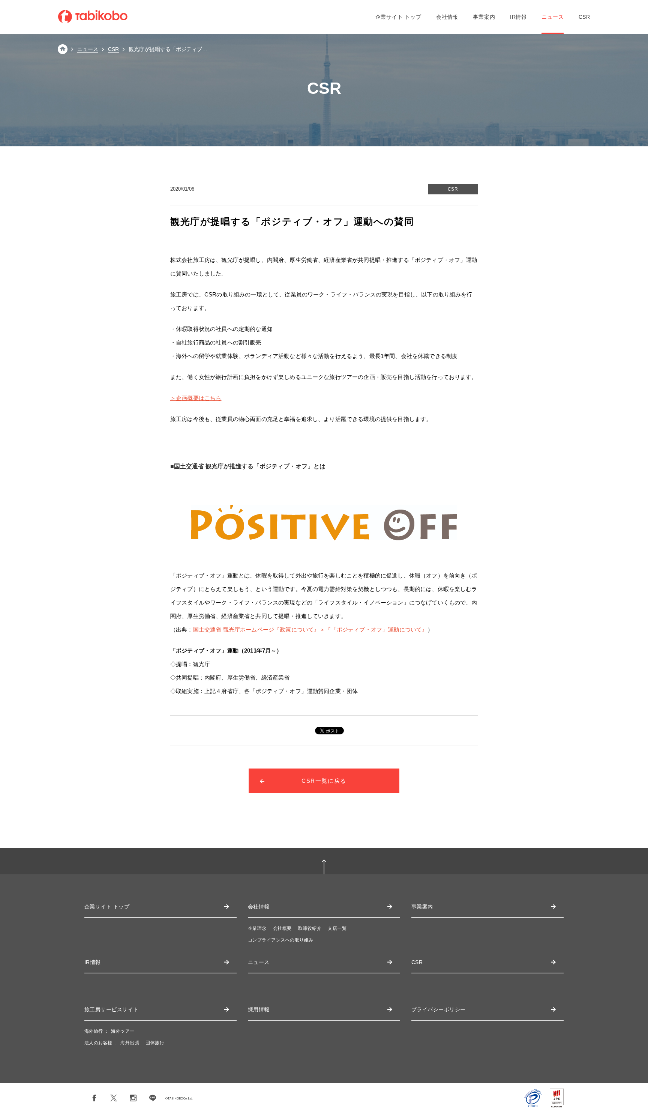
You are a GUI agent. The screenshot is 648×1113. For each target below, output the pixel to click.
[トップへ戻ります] (63, 52)
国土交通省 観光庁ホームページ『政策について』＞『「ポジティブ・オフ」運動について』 (310, 629)
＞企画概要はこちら (195, 398)
